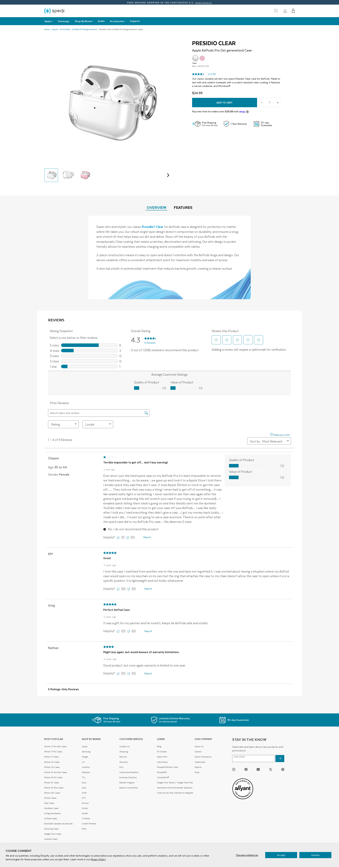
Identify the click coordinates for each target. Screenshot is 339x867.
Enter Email (239, 756)
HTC (84, 798)
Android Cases (50, 839)
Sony (84, 782)
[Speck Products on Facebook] (246, 769)
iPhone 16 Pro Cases (53, 777)
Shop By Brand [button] (83, 21)
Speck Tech (162, 756)
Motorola (86, 772)
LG (83, 762)
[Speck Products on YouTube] (258, 769)
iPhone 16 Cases (51, 782)
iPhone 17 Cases (51, 756)
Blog (159, 746)
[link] (285, 10)
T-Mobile (86, 818)
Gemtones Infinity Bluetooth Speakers (174, 787)
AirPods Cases (50, 818)
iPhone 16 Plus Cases (53, 787)
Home (47, 29)
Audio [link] (101, 21)
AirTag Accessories (52, 813)
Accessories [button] (117, 21)
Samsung (86, 751)
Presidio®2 (162, 772)
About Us (199, 746)
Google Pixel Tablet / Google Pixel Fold (175, 782)
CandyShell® (163, 777)
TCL (84, 777)
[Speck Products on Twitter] (270, 769)
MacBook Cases (51, 808)
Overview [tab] (156, 207)
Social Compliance (203, 756)
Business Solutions (128, 777)
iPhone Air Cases (52, 762)
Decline (315, 855)
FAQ (121, 767)
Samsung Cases (51, 828)
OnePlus (86, 767)
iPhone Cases (50, 798)
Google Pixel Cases (52, 834)
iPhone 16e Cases (52, 792)
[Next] (167, 175)
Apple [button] (48, 21)
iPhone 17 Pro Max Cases (55, 746)
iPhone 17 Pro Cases (53, 751)
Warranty (123, 762)
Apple (55, 29)
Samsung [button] (63, 21)
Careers (198, 751)
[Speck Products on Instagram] (233, 769)
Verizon (85, 803)
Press (197, 772)
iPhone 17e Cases (52, 767)
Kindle (85, 808)
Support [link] (135, 21)
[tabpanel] (169, 257)
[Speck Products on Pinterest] (282, 769)
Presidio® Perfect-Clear (167, 767)
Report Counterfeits (128, 787)
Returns (123, 756)
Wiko (84, 828)
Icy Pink (202, 58)
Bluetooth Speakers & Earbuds (58, 823)
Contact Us (124, 746)
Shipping (123, 751)
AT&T (84, 792)
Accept (281, 855)
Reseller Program (127, 782)
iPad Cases (49, 803)
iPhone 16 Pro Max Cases (55, 772)
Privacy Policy (98, 859)
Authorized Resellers (128, 772)
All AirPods (65, 29)
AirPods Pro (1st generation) (84, 29)
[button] (293, 10)
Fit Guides (161, 751)
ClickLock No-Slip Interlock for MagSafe (175, 792)
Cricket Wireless (89, 823)
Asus (84, 787)
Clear (195, 58)
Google (85, 756)
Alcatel (85, 813)
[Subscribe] (279, 758)
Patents (198, 767)
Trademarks (200, 762)
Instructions (162, 762)
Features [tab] (183, 207)
